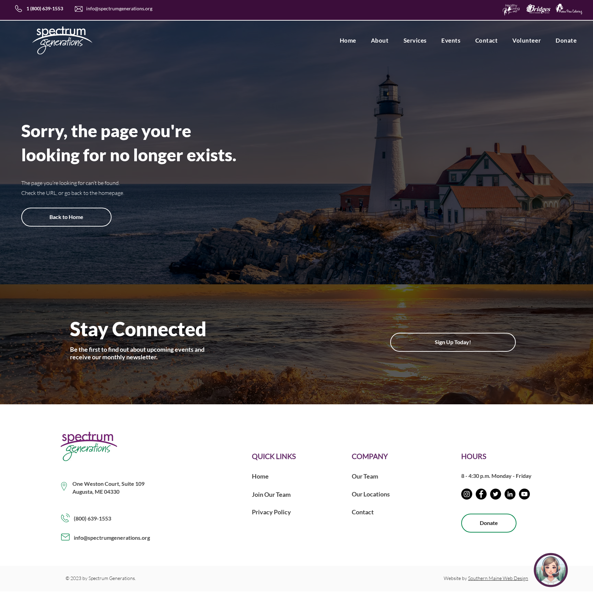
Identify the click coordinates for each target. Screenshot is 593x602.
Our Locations (371, 494)
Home (260, 476)
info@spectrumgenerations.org (119, 8)
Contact (363, 512)
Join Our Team (271, 494)
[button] (380, 40)
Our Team (365, 476)
